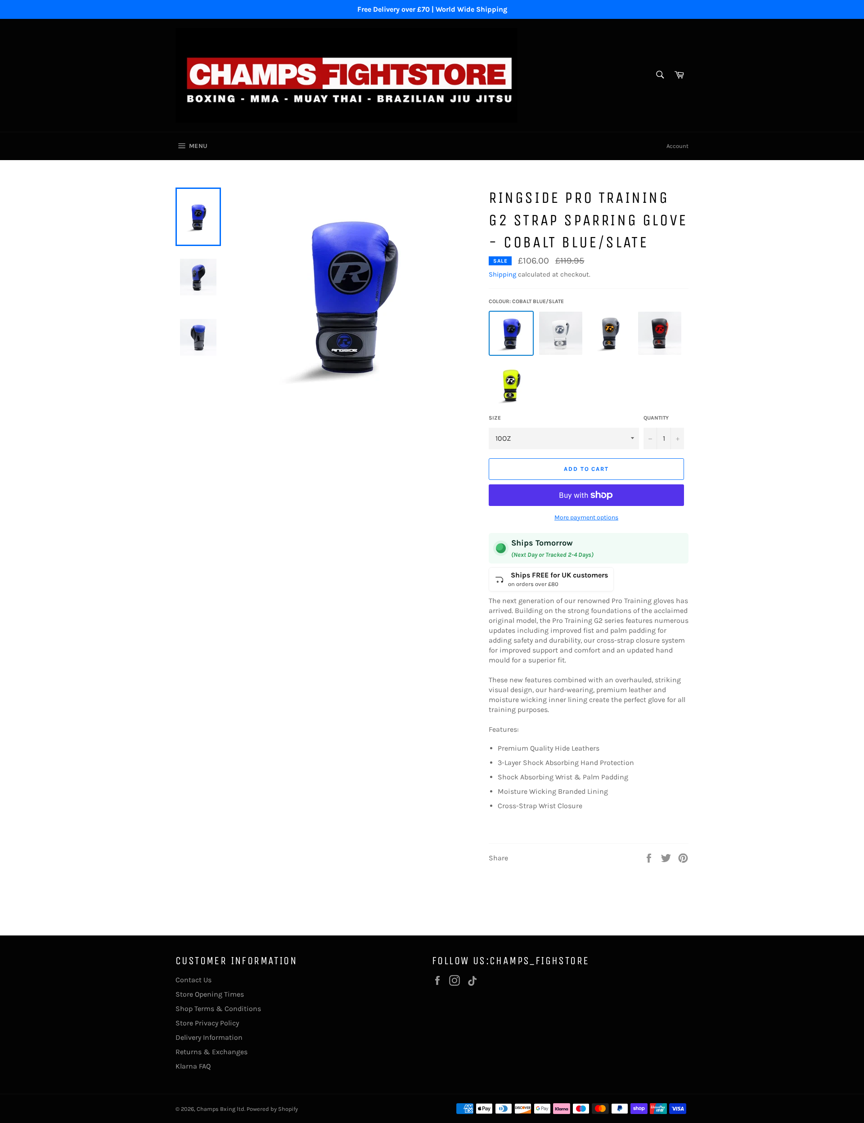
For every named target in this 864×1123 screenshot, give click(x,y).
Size (495, 418)
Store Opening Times (210, 994)
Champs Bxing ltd (220, 1108)
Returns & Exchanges (212, 1051)
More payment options (586, 517)
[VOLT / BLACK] (511, 385)
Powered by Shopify (272, 1108)
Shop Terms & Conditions (218, 1008)
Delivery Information (209, 1037)
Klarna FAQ (193, 1066)
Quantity (656, 418)
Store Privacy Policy (207, 1023)
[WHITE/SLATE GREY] (560, 333)
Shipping (502, 274)
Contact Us (194, 979)
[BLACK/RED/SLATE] (659, 333)
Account (677, 146)
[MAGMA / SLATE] (610, 333)
